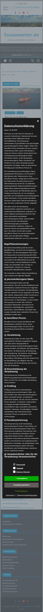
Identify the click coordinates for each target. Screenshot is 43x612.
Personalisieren (21, 491)
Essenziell (20, 465)
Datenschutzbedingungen (27, 495)
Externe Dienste (23, 472)
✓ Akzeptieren (21, 478)
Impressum (10, 495)
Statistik (19, 468)
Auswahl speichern (21, 485)
